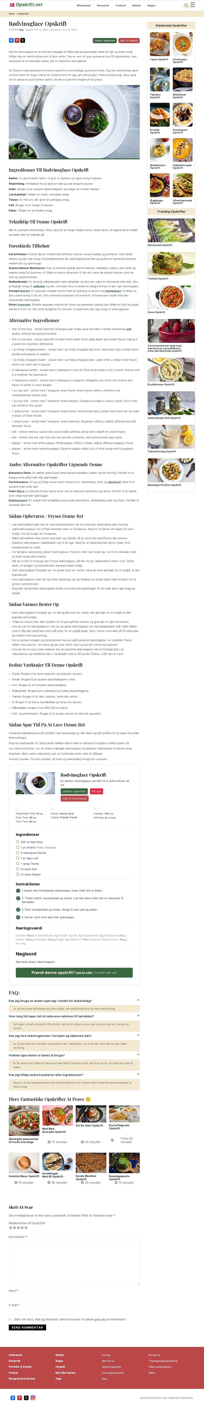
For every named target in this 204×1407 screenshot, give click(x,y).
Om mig (106, 1355)
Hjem (12, 13)
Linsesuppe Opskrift (180, 60)
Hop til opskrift (129, 40)
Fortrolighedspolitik (113, 1373)
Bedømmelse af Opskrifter (27, 1223)
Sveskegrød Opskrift (180, 131)
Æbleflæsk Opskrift (179, 96)
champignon (113, 290)
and (128, 329)
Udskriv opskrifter (104, 40)
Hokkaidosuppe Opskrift (182, 166)
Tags (58, 1378)
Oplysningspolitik (111, 1367)
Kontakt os (154, 1355)
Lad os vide (84, 972)
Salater (136, 5)
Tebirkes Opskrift (155, 96)
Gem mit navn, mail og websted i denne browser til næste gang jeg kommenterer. (70, 1319)
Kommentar (18, 1237)
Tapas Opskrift (159, 59)
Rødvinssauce (18, 500)
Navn (13, 1290)
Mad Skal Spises (65, 1372)
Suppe (152, 5)
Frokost (121, 5)
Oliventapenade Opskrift (182, 201)
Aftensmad (84, 5)
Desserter (103, 5)
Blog (104, 1378)
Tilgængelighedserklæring (163, 1361)
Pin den (96, 791)
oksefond (114, 482)
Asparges (24, 304)
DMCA (152, 1373)
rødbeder (39, 286)
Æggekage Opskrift (156, 201)
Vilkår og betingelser (160, 1367)
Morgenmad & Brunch (22, 1378)
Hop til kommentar (75, 798)
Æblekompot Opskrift (157, 166)
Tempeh (60, 1366)
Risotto (25, 290)
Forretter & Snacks (20, 1366)
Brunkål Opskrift (155, 131)
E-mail (14, 1305)
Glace (21, 491)
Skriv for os (108, 1361)
